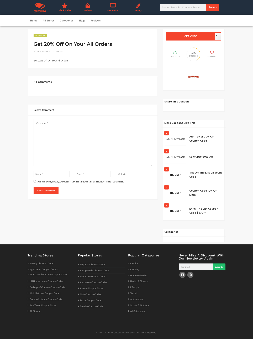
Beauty (138, 10)
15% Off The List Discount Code (205, 174)
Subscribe (219, 267)
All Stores (49, 20)
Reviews (96, 20)
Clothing (47, 51)
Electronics (112, 10)
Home (34, 20)
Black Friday (65, 10)
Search (213, 7)
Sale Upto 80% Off (201, 156)
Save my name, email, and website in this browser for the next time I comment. (80, 181)
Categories (66, 20)
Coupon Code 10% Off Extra (203, 192)
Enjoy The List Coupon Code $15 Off (203, 210)
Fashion (88, 10)
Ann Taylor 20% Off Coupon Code (201, 138)
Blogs (82, 20)
